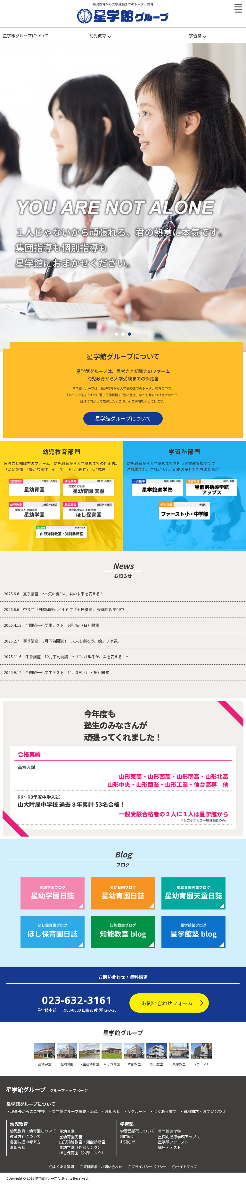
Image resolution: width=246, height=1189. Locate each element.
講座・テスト (169, 1147)
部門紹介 (127, 1136)
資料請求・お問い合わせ (205, 1111)
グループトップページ (69, 1090)
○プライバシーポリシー (147, 1166)
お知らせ (112, 1111)
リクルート (136, 1111)
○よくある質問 (61, 1166)
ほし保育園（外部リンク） (82, 1152)
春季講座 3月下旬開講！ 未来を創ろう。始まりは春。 (62, 640)
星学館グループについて (25, 35)
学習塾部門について (137, 1130)
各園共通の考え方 (25, 1141)
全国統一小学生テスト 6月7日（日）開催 (51, 625)
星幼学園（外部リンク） (80, 1147)
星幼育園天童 (70, 1136)
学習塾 (195, 35)
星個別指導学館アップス (179, 1136)
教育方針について (25, 1136)
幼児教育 (97, 35)
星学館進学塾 (169, 1131)
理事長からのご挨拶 (27, 1111)
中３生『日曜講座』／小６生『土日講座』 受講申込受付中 (64, 609)
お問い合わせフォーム (167, 1003)
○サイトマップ (184, 1166)
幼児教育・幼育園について (33, 1130)
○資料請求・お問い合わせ (101, 1166)
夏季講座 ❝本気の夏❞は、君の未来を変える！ (54, 593)
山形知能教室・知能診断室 (82, 1141)
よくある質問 (164, 1111)
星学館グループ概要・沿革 (75, 1111)
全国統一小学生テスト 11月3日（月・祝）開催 (56, 672)
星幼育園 (67, 1131)
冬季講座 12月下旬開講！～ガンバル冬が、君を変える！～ (67, 656)
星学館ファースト (173, 1141)
